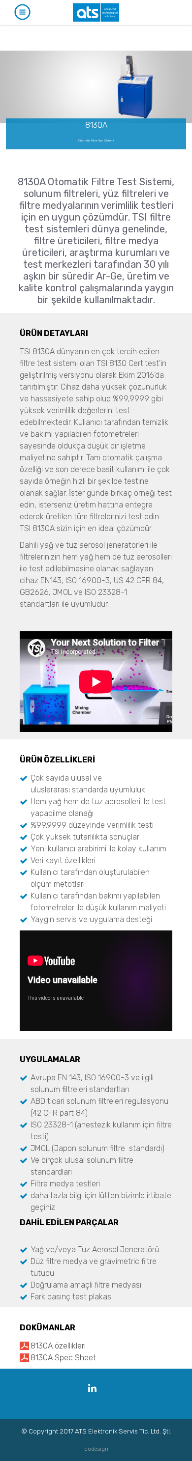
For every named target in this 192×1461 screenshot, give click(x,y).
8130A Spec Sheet (63, 1357)
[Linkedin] (92, 1388)
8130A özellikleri (58, 1345)
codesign (96, 1448)
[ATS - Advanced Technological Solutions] (96, 12)
